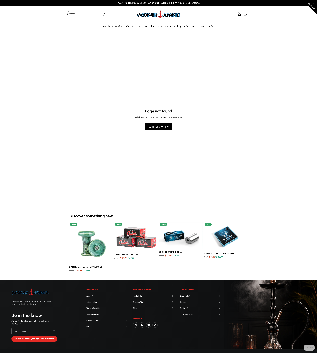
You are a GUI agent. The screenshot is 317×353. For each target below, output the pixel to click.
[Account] (239, 13)
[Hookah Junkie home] (30, 291)
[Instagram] (135, 325)
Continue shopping (158, 127)
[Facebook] (142, 325)
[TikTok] (155, 325)
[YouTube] (148, 325)
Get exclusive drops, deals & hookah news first (34, 339)
